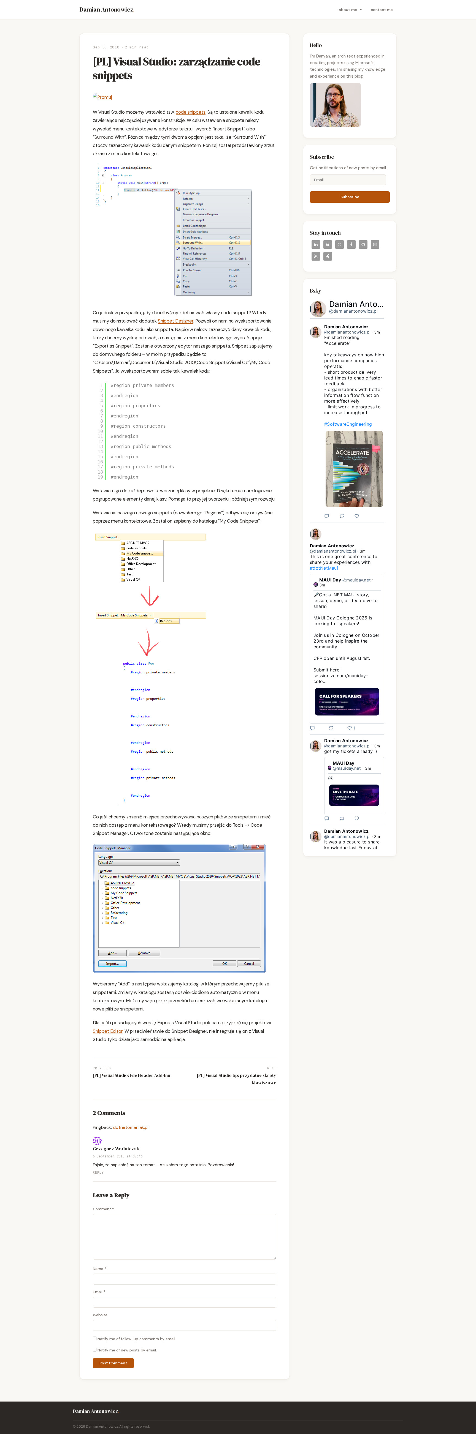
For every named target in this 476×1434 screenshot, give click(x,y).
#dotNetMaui (324, 568)
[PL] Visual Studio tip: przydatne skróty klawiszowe (236, 1078)
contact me (382, 9)
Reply (98, 1172)
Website (100, 1315)
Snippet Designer (175, 321)
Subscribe (349, 197)
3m (377, 332)
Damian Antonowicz (107, 9)
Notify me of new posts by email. (127, 1350)
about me (348, 9)
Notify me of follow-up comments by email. (137, 1339)
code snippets (190, 112)
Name (99, 1268)
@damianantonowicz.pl (353, 311)
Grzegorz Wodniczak (116, 1149)
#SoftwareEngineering (348, 424)
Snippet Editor (108, 1031)
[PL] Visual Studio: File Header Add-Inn (131, 1075)
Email (99, 1292)
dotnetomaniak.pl (130, 1127)
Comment (103, 1209)
